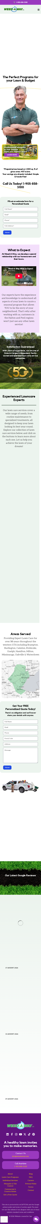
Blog (31, 1174)
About (10, 1174)
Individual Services (10, 1180)
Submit (7, 232)
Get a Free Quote (10, 1195)
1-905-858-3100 (20, 1167)
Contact (31, 1190)
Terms (30, 1187)
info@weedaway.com (20, 1156)
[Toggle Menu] (38, 9)
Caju (30, 1216)
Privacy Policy (30, 1184)
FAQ (30, 1177)
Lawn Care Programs (10, 1177)
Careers (31, 1180)
